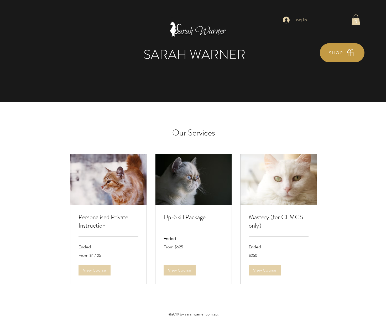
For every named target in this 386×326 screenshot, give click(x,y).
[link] (108, 221)
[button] (355, 19)
